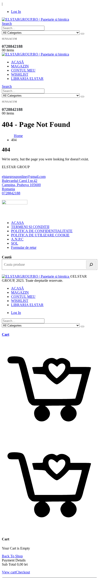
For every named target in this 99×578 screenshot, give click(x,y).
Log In (16, 12)
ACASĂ (17, 62)
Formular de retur (23, 247)
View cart (9, 572)
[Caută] (91, 264)
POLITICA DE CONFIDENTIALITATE (42, 231)
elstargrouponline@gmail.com (24, 177)
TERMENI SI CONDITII (30, 227)
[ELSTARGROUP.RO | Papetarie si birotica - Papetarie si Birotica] (35, 19)
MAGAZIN (20, 66)
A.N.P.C (17, 239)
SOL (14, 243)
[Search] (82, 33)
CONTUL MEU (23, 70)
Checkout (23, 572)
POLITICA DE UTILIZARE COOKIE (40, 235)
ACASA (17, 223)
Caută (7, 257)
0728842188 (11, 193)
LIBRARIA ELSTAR (27, 79)
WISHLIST (19, 74)
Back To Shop (12, 556)
